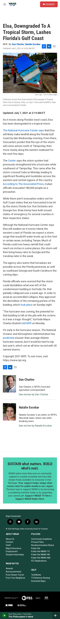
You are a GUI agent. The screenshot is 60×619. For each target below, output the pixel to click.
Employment (12, 551)
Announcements (13, 571)
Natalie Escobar (32, 44)
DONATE (50, 4)
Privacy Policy (37, 542)
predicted (8, 337)
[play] (4, 615)
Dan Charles (18, 44)
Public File (35, 548)
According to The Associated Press (23, 183)
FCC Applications (39, 561)
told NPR (26, 323)
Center (12, 160)
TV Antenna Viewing (40, 578)
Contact (9, 542)
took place (26, 304)
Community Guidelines (41, 539)
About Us (10, 539)
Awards (9, 568)
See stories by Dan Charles (33, 394)
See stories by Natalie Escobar (35, 425)
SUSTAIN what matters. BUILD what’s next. (30, 466)
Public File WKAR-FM (40, 554)
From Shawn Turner (15, 575)
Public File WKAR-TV (40, 551)
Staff (8, 545)
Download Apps (38, 581)
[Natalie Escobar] (9, 412)
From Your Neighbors (15, 578)
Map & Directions (13, 548)
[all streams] (56, 615)
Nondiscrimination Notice (42, 545)
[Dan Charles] (9, 383)
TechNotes (36, 575)
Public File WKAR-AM (40, 558)
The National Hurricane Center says (23, 130)
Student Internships (15, 554)
